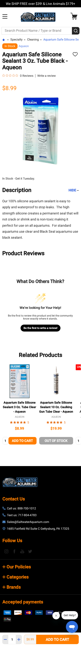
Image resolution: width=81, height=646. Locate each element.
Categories (18, 577)
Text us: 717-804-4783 (22, 515)
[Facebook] (14, 551)
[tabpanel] (19, 405)
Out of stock (56, 441)
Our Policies (19, 566)
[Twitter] (30, 551)
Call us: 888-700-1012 (21, 508)
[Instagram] (6, 551)
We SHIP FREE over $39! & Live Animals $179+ (40, 4)
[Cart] (75, 16)
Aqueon (24, 46)
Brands (14, 587)
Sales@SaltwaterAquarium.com (28, 522)
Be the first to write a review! (40, 327)
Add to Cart (57, 639)
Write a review (46, 75)
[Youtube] (22, 551)
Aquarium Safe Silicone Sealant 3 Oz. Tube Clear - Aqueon (19, 407)
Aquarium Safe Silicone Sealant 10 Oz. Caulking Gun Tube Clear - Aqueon (56, 407)
